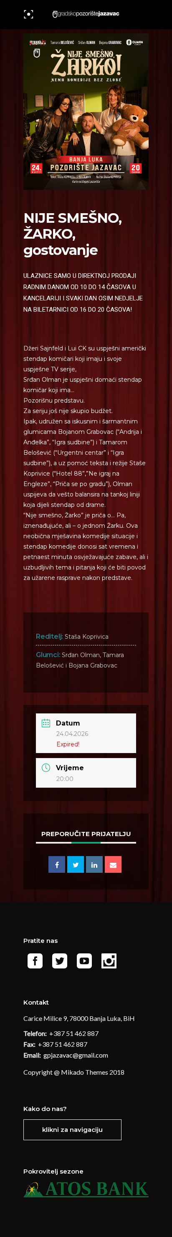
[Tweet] (75, 864)
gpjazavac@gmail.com (76, 1055)
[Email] (113, 864)
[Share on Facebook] (56, 864)
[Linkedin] (94, 864)
